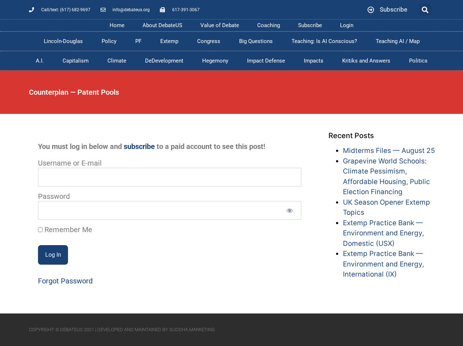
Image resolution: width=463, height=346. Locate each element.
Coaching (268, 25)
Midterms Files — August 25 (389, 150)
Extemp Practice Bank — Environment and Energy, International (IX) (383, 263)
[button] (425, 10)
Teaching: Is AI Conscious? (324, 41)
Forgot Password (65, 281)
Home (117, 25)
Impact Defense (266, 60)
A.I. (40, 60)
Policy (109, 41)
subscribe (139, 146)
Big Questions (256, 41)
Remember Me (67, 229)
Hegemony (215, 60)
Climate (116, 60)
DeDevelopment (164, 60)
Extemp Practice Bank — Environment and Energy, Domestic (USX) (383, 233)
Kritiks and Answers (366, 60)
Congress (208, 41)
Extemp (169, 41)
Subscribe (310, 25)
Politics (418, 60)
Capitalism (76, 60)
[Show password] (289, 210)
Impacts (313, 60)
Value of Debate (219, 25)
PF (138, 41)
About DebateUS (162, 25)
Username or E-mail (70, 163)
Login (346, 25)
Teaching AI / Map (398, 41)
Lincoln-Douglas (63, 41)
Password (54, 196)
